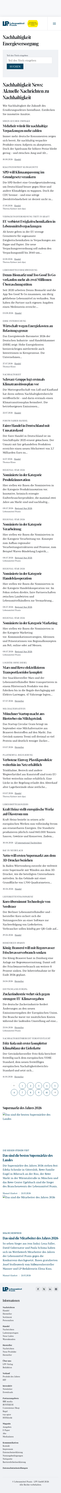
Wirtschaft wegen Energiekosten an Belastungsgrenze (28, 326)
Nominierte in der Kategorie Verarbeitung (22, 524)
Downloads (8, 1392)
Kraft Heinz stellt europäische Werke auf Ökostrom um (28, 809)
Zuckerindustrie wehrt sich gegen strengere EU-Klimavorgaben (26, 994)
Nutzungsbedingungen (13, 1456)
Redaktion (7, 1367)
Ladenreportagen (10, 1333)
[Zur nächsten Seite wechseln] (55, 1092)
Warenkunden (9, 1339)
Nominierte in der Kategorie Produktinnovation (22, 475)
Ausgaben (7, 1427)
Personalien (8, 1320)
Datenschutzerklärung (13, 1452)
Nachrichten (8, 1329)
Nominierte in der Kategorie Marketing (30, 621)
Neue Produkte (9, 1352)
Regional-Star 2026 (23, 508)
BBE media (8, 1401)
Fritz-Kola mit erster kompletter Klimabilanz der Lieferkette (26, 1043)
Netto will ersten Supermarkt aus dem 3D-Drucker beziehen (29, 856)
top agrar (7, 1414)
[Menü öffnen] (54, 23)
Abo (4, 1433)
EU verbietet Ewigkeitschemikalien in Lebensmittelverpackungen (29, 222)
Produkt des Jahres (11, 1376)
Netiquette (7, 1459)
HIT (4, 1380)
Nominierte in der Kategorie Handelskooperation (22, 574)
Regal (5, 1411)
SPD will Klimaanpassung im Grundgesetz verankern (23, 172)
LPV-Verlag (8, 1364)
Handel (17, 159)
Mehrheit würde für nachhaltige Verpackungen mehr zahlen (25, 126)
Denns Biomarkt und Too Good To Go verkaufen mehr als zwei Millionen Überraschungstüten (29, 278)
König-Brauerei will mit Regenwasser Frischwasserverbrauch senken (29, 948)
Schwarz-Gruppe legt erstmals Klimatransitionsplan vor (24, 380)
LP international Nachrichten (28, 842)
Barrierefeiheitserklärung (14, 1462)
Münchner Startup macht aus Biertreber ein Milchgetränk (23, 714)
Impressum (8, 1449)
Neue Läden (8, 1336)
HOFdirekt (7, 1418)
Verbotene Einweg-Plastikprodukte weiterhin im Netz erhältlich (27, 760)
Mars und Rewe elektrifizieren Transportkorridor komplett (24, 668)
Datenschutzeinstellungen (15, 1468)
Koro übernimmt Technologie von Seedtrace (26, 902)
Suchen (15, 66)
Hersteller (19, 701)
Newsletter (7, 1389)
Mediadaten (8, 1436)
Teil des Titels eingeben (17, 55)
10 (47, 1092)
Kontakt (6, 1446)
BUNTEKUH (8, 1405)
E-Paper (6, 1430)
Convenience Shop (11, 1408)
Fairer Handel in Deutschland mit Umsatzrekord (26, 426)
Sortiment (7, 1317)
